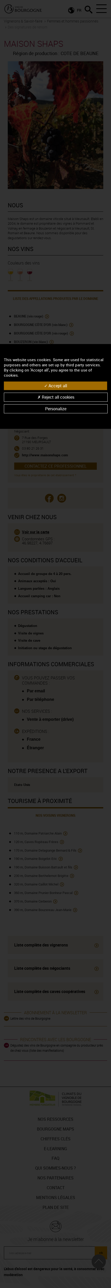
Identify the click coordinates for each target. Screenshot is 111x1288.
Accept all (57, 385)
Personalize (55, 409)
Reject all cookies (57, 397)
